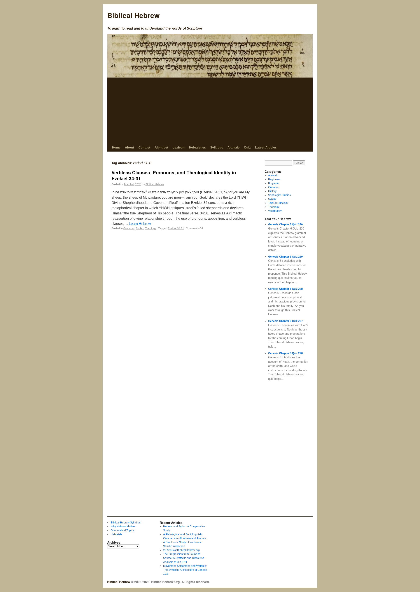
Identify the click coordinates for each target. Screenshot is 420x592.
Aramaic (234, 147)
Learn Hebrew (140, 223)
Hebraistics (197, 147)
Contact (144, 147)
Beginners (274, 179)
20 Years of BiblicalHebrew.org (181, 550)
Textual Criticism (278, 203)
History (272, 191)
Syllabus (216, 147)
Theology (150, 228)
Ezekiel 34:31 (176, 228)
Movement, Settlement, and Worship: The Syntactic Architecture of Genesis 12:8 (185, 570)
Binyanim (273, 183)
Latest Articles (266, 147)
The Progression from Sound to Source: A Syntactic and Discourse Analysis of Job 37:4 (183, 558)
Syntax (140, 228)
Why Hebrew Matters (123, 526)
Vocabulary (275, 211)
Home (116, 147)
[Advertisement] (210, 110)
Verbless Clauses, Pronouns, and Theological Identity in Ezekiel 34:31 (174, 175)
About (129, 147)
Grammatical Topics (122, 530)
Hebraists (116, 534)
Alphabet (161, 147)
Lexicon (179, 147)
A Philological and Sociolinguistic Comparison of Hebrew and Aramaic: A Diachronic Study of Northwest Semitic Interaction (185, 540)
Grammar (128, 228)
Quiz (247, 147)
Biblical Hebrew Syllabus (125, 522)
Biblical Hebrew (133, 15)
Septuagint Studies (279, 195)
